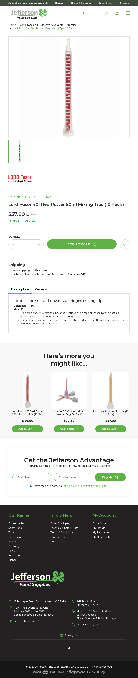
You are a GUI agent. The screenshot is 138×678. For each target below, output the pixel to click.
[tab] (20, 289)
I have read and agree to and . (70, 485)
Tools (11, 532)
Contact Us (57, 541)
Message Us (70, 635)
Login (126, 3)
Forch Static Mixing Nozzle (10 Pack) (111, 413)
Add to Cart (79, 244)
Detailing (13, 546)
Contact (59, 3)
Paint (11, 550)
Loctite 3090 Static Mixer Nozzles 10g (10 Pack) (69, 413)
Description (20, 289)
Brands (12, 559)
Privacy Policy (99, 485)
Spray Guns (15, 527)
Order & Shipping (81, 3)
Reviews (41, 289)
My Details (99, 527)
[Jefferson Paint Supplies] (28, 13)
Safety (12, 541)
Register (108, 477)
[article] (27, 403)
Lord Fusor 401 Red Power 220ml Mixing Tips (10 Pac (27, 413)
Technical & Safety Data (64, 527)
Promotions (15, 555)
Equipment (15, 537)
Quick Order (105, 3)
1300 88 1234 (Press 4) (26, 621)
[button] (124, 244)
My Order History (103, 537)
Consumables (16, 523)
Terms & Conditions (74, 485)
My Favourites (101, 532)
